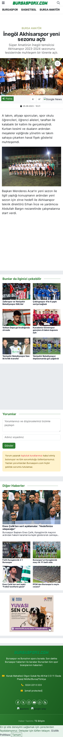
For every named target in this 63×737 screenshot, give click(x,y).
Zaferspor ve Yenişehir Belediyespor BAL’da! (13, 302)
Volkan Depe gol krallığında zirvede (16, 328)
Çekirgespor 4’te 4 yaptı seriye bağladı (45, 302)
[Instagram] (28, 702)
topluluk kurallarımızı (32, 455)
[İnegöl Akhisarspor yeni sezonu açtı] (31, 76)
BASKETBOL (28, 9)
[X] (23, 702)
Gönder (9, 445)
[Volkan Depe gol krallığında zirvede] (16, 317)
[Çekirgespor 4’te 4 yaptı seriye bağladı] (47, 291)
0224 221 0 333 (33, 685)
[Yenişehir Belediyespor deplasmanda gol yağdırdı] (47, 345)
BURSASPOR (10, 9)
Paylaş (9, 98)
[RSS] (45, 702)
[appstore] (22, 709)
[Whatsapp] (39, 702)
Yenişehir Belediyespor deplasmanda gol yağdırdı (46, 357)
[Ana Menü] (3, 2)
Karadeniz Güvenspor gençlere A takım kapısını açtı (45, 330)
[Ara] (58, 3)
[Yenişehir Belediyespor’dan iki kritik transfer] (16, 345)
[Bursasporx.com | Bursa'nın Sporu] (30, 3)
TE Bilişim (39, 721)
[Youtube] (34, 702)
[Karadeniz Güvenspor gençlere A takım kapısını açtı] (47, 317)
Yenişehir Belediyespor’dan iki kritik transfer (16, 357)
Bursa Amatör (31, 28)
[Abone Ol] (53, 99)
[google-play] (38, 709)
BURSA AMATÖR (50, 9)
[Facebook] (18, 702)
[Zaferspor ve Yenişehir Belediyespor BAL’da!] (16, 291)
